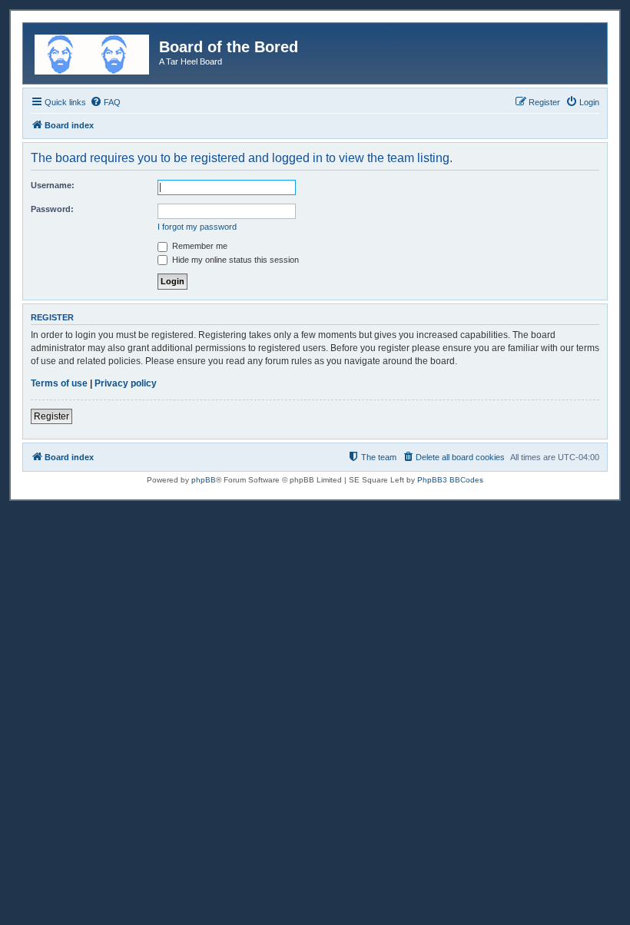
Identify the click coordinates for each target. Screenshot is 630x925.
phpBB (203, 480)
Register (51, 416)
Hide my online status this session (234, 259)
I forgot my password (197, 226)
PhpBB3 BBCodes (450, 480)
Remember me (198, 245)
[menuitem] (105, 102)
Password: (52, 209)
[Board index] (93, 51)
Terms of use (59, 383)
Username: (53, 185)
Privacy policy (125, 383)
